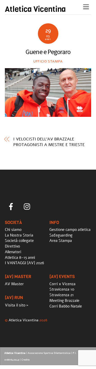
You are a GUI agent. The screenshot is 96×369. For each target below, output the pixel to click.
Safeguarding (60, 235)
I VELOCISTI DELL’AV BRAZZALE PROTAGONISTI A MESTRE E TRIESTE (49, 142)
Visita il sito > (16, 305)
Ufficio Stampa (48, 61)
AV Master (14, 283)
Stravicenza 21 (61, 295)
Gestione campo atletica (70, 229)
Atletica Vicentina (23, 320)
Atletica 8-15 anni (20, 257)
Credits (26, 360)
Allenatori (13, 251)
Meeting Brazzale (64, 300)
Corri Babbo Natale (65, 306)
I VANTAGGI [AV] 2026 (24, 262)
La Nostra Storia (19, 235)
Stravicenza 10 (61, 289)
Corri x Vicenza (62, 283)
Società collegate (19, 240)
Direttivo (12, 246)
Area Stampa (60, 240)
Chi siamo (13, 229)
